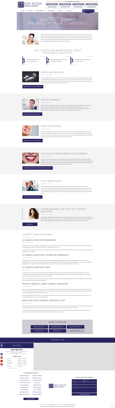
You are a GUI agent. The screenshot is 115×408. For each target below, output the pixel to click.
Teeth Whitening (37, 389)
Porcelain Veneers (37, 387)
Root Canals (37, 382)
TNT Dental (64, 404)
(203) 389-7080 (65, 7)
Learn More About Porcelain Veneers (32, 86)
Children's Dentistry (24, 378)
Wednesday (10, 361)
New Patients (51, 10)
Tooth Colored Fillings (24, 382)
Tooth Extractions (24, 385)
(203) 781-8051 (52, 7)
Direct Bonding (24, 389)
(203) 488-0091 (91, 7)
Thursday (9, 363)
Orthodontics (56, 330)
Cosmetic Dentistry (24, 387)
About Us (30, 10)
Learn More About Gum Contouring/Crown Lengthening (36, 167)
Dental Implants (39, 330)
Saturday (9, 366)
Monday (9, 358)
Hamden (78, 4)
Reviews (60, 10)
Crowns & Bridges (37, 380)
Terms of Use (74, 404)
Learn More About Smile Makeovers (31, 196)
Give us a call (49, 41)
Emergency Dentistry (57, 326)
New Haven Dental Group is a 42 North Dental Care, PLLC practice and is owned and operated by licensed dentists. (57, 406)
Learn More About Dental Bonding (31, 114)
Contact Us (69, 10)
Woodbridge (65, 4)
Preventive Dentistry (39, 326)
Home (22, 10)
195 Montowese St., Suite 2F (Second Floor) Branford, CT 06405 (16, 352)
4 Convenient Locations (71, 1)
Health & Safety (31, 398)
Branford (91, 4)
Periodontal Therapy (37, 378)
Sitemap (51, 404)
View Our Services (75, 330)
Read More (29, 224)
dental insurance (55, 260)
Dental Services (40, 10)
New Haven (52, 4)
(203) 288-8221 (78, 7)
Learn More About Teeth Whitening (31, 140)
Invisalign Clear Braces (24, 394)
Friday (8, 365)
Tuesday (9, 360)
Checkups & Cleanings (37, 375)
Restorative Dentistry (75, 326)
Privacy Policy (69, 404)
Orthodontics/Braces (37, 392)
